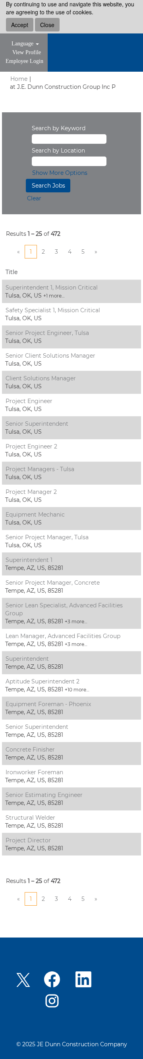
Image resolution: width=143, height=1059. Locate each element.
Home (18, 78)
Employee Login (24, 61)
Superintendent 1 (29, 560)
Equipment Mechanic (35, 514)
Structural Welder (30, 817)
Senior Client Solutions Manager (50, 355)
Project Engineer (29, 401)
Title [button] (11, 272)
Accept (19, 25)
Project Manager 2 (31, 491)
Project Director (28, 840)
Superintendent (27, 658)
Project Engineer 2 (31, 446)
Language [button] (23, 44)
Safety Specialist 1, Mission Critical (53, 310)
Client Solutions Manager (41, 378)
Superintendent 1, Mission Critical (52, 287)
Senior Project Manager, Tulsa (47, 537)
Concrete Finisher (30, 749)
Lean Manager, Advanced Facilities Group (63, 636)
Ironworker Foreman (34, 772)
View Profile (26, 52)
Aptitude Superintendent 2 (42, 681)
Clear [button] (34, 198)
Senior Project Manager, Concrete (53, 582)
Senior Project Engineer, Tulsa (47, 333)
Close (47, 25)
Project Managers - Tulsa (40, 469)
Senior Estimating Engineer (44, 795)
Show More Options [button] (59, 172)
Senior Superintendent (37, 423)
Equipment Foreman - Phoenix (48, 704)
